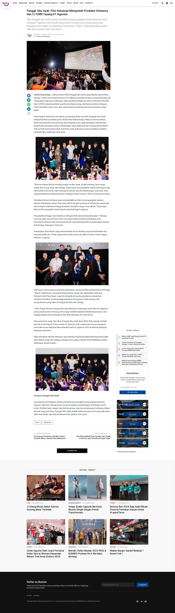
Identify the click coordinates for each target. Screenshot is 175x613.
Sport (69, 3)
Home (15, 3)
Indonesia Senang (43, 36)
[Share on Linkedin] (29, 109)
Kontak (29, 596)
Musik (75, 3)
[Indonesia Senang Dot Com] (146, 601)
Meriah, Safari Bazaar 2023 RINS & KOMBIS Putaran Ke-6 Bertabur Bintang (87, 553)
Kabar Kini (23, 3)
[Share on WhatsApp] (29, 104)
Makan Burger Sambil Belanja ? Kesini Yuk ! (127, 552)
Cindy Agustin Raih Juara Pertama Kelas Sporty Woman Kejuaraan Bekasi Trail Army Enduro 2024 (45, 553)
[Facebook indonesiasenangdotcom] (138, 601)
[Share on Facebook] (29, 95)
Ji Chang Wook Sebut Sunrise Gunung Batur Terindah (43, 508)
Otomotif (89, 3)
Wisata (31, 3)
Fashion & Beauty (51, 3)
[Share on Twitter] (29, 100)
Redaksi (36, 596)
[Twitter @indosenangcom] (142, 601)
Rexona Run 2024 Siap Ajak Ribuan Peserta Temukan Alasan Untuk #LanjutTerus (129, 509)
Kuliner (39, 3)
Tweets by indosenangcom (126, 452)
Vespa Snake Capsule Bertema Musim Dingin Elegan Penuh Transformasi (85, 509)
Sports (112, 503)
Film (81, 3)
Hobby (62, 3)
